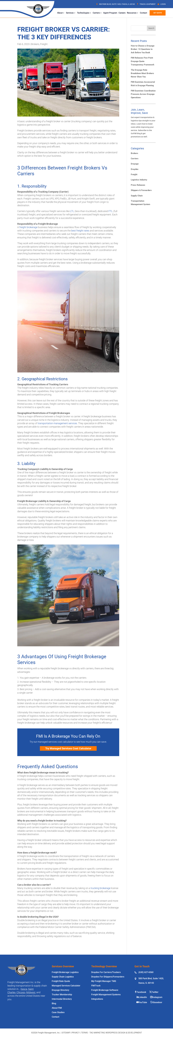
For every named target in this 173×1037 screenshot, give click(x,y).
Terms (84, 1032)
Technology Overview (104, 966)
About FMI (57, 1008)
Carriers (134, 158)
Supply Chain (137, 195)
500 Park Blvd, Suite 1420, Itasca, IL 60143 (117, 4)
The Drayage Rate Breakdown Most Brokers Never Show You (142, 73)
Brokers (35, 44)
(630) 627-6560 (145, 972)
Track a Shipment (148, 4)
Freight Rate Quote (61, 981)
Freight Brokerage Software (104, 990)
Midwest (30, 992)
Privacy (76, 1032)
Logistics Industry (139, 180)
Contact (143, 13)
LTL (72, 211)
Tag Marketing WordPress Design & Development (115, 1032)
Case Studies (58, 1012)
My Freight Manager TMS (103, 981)
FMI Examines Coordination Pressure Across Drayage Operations (143, 94)
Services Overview (63, 966)
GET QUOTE (157, 13)
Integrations (97, 999)
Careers (122, 13)
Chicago (20, 992)
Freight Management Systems (106, 994)
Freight (44, 44)
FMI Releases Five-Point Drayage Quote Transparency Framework (142, 61)
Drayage (135, 164)
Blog (54, 1003)
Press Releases (138, 185)
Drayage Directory (60, 990)
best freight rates (80, 230)
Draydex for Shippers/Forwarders (107, 976)
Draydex (134, 169)
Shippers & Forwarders (141, 190)
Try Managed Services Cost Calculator (68, 748)
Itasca (24, 989)
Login (163, 4)
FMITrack (95, 985)
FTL (111, 211)
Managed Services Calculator (66, 985)
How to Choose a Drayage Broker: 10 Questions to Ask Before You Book (142, 49)
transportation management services (57, 423)
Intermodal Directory (62, 999)
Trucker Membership (62, 994)
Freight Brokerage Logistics (65, 972)
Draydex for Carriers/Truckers (106, 972)
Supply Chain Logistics (63, 976)
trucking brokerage (100, 888)
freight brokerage (28, 227)
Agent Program (110, 13)
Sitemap (66, 1032)
